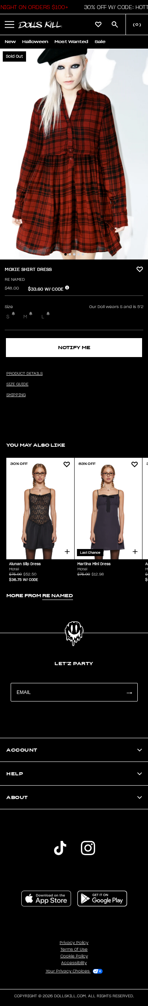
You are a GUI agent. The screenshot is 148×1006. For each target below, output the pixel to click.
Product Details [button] (24, 374)
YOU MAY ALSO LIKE (35, 445)
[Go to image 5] (83, 254)
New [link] (10, 41)
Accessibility (74, 963)
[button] (9, 24)
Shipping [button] (16, 395)
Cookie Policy (74, 956)
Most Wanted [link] (71, 41)
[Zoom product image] (74, 154)
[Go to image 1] (65, 254)
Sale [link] (100, 41)
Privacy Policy (74, 943)
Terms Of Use (74, 949)
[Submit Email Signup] (129, 692)
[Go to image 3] (74, 254)
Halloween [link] (35, 41)
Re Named (15, 280)
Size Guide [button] (17, 384)
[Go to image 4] (78, 254)
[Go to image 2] (70, 254)
